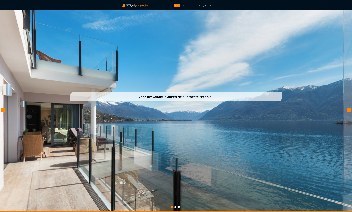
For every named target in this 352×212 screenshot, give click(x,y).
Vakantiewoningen (189, 6)
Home (177, 6)
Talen (221, 6)
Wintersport (202, 6)
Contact (212, 6)
